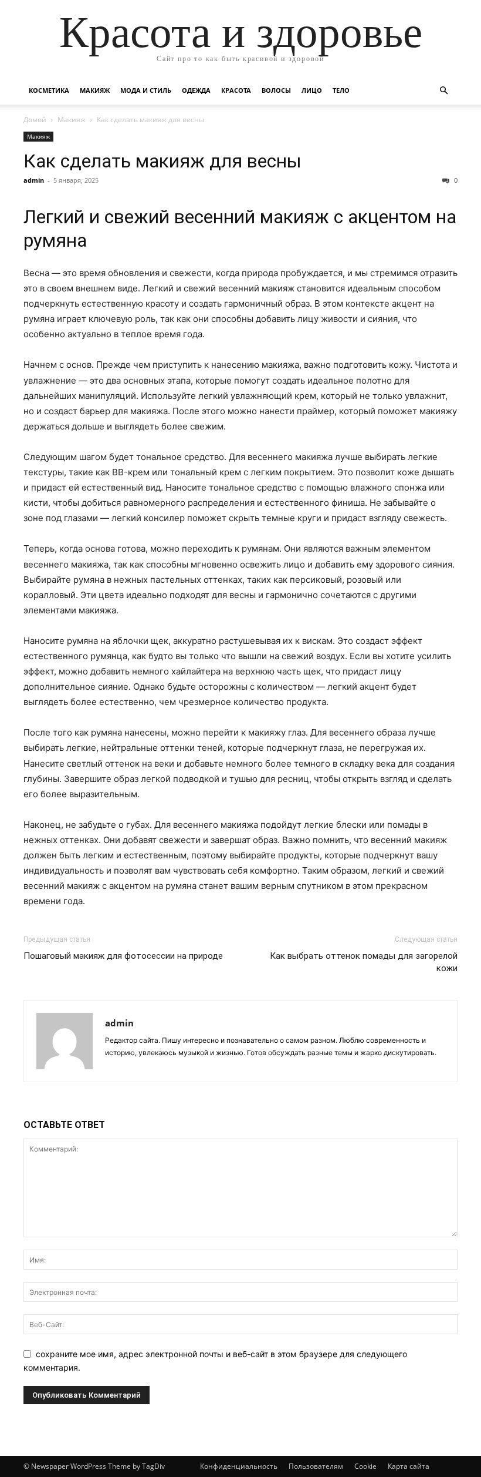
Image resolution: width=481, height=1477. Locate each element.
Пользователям (316, 1466)
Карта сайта (408, 1466)
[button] (443, 90)
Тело (341, 90)
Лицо (312, 90)
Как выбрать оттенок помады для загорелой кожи (364, 962)
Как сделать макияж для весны (162, 161)
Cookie (365, 1466)
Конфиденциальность (238, 1466)
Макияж (95, 90)
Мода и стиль (145, 90)
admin (33, 180)
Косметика (49, 90)
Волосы (276, 90)
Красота (236, 90)
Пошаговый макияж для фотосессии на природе (123, 956)
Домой (34, 120)
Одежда (196, 90)
